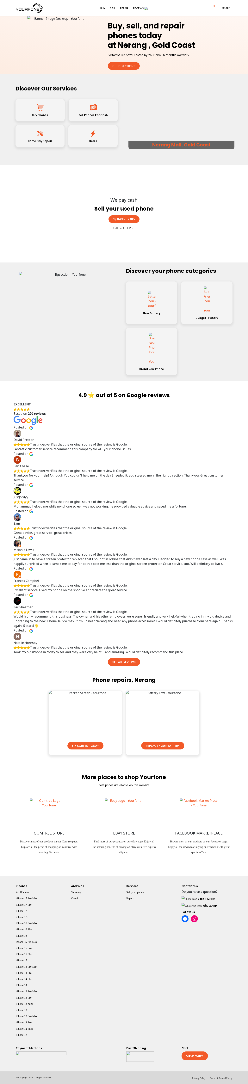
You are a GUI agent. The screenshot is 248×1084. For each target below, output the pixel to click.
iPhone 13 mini (24, 1003)
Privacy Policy (199, 1078)
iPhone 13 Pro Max (26, 991)
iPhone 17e (22, 917)
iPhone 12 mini (24, 1028)
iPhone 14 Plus (24, 979)
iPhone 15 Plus (24, 954)
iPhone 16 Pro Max (26, 923)
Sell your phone (135, 892)
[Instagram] (194, 918)
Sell (112, 8)
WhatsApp (209, 905)
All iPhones (22, 892)
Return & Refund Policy (221, 1078)
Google (75, 898)
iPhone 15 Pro (24, 948)
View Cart (194, 1056)
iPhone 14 (21, 985)
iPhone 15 (21, 960)
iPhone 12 (21, 1034)
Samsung (76, 892)
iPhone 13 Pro (24, 997)
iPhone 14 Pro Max (26, 966)
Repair (124, 8)
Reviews (139, 8)
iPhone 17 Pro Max (26, 898)
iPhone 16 (21, 935)
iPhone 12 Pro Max (26, 1016)
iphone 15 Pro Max (26, 941)
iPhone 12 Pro (24, 1022)
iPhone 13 (21, 1010)
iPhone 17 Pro (24, 904)
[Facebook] (185, 918)
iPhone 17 (21, 910)
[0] (210, 8)
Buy (102, 8)
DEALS (226, 8)
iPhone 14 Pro (24, 972)
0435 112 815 (206, 898)
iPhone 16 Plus (24, 929)
